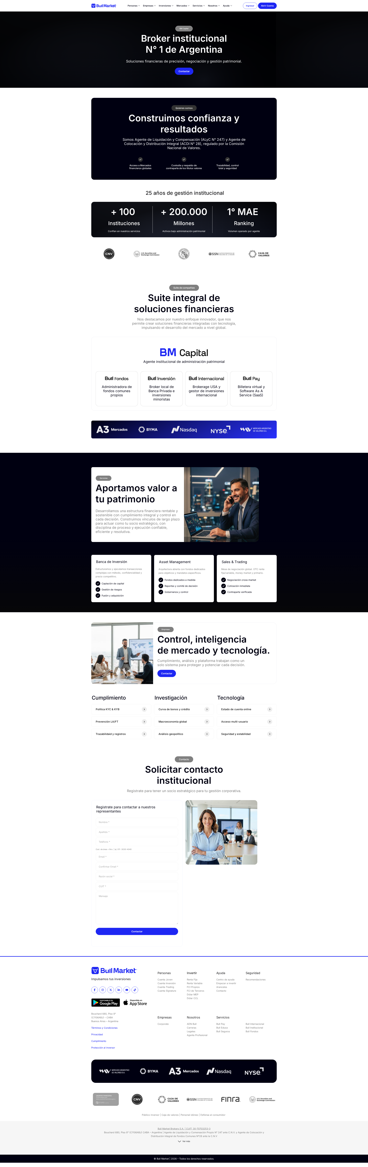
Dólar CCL (192, 998)
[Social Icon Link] (94, 990)
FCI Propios (193, 987)
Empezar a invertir (226, 983)
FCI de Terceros (195, 990)
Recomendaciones (256, 979)
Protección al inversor (103, 1047)
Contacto (221, 990)
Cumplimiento (98, 1041)
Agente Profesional (197, 1035)
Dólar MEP (192, 994)
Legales (191, 1031)
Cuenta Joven (165, 979)
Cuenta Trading (166, 987)
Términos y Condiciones (104, 1027)
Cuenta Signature (167, 990)
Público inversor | (152, 1114)
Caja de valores (170, 1114)
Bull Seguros (223, 1031)
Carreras (191, 1027)
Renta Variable (194, 983)
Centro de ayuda (225, 979)
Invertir (192, 973)
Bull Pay (220, 1023)
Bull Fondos (252, 1031)
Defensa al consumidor (212, 1114)
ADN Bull (192, 1023)
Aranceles (221, 987)
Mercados (182, 5)
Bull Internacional (255, 1023)
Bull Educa (222, 1027)
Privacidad (97, 1034)
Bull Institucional (254, 1027)
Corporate (163, 1023)
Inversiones (165, 5)
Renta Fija (192, 979)
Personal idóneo (189, 1114)
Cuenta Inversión (167, 983)
